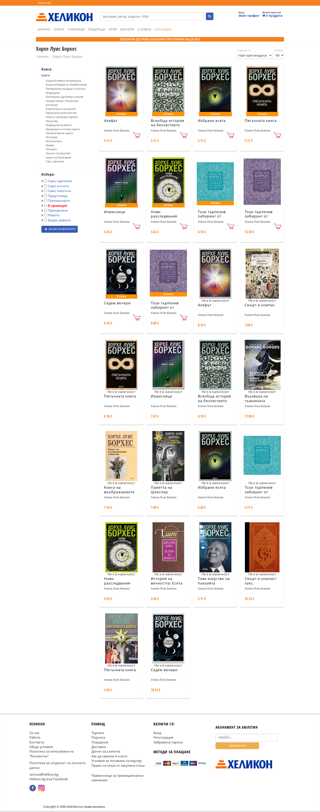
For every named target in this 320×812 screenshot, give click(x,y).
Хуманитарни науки (59, 133)
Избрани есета (212, 120)
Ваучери (127, 29)
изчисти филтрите (61, 229)
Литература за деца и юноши (65, 89)
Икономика (54, 141)
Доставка (98, 747)
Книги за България (58, 157)
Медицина (53, 93)
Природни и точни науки (63, 129)
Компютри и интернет (61, 109)
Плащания (99, 742)
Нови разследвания (164, 214)
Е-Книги (144, 29)
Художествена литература (63, 81)
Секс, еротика (55, 161)
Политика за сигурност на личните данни (57, 765)
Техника (51, 149)
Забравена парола (168, 742)
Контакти (36, 742)
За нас (34, 732)
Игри (113, 29)
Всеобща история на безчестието (167, 123)
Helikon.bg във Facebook (48, 779)
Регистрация (163, 737)
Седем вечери (117, 303)
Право (50, 145)
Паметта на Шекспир (161, 489)
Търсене (97, 732)
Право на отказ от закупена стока (118, 765)
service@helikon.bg (43, 774)
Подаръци (96, 29)
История (51, 137)
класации (163, 29)
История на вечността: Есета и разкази (166, 583)
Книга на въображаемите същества (119, 492)
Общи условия (41, 747)
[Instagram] (41, 788)
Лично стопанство (58, 153)
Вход (157, 732)
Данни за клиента (105, 751)
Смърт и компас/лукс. (260, 581)
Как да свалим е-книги (109, 756)
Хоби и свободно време (62, 117)
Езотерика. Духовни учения (64, 97)
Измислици (114, 211)
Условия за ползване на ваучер (116, 760)
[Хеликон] (64, 13)
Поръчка (98, 737)
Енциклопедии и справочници (66, 84)
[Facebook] (32, 788)
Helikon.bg (44, 3)
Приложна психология (61, 113)
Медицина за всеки (59, 125)
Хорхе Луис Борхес (68, 56)
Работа (34, 737)
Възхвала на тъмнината (256, 398)
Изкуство (52, 121)
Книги (59, 29)
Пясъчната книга (261, 120)
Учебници (76, 29)
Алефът (111, 120)
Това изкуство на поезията (214, 581)
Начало (44, 29)
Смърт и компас (260, 305)
